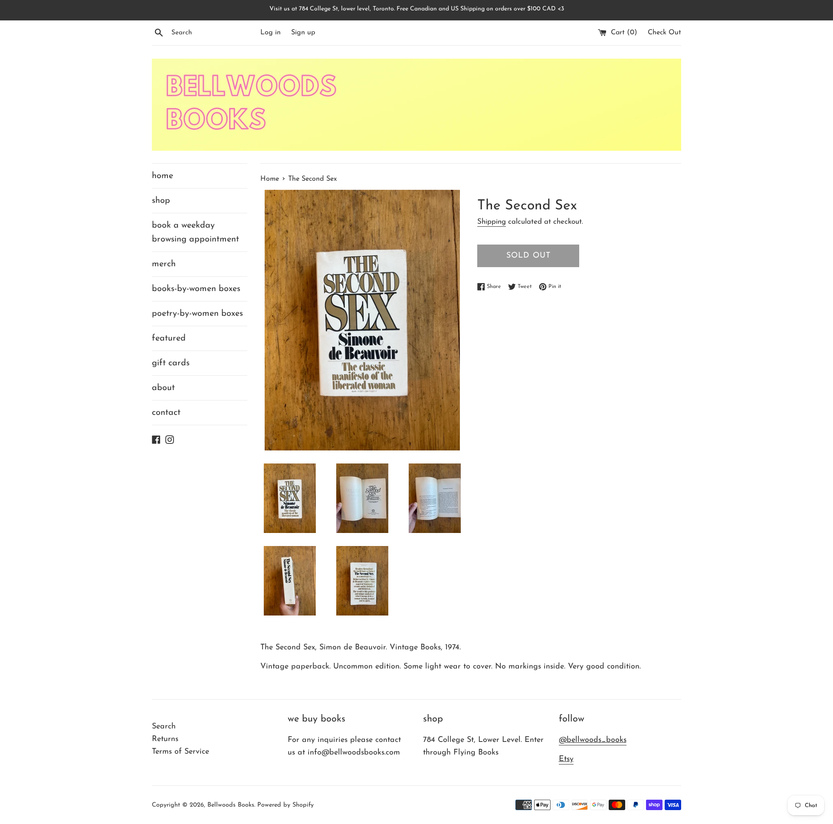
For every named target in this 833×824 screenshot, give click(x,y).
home (162, 176)
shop (161, 200)
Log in (270, 32)
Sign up (303, 32)
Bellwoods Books (230, 805)
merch (164, 264)
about (163, 388)
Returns (165, 739)
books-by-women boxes (196, 289)
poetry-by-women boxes (197, 313)
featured (169, 338)
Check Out (664, 32)
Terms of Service (180, 752)
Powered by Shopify (285, 805)
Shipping (491, 221)
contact (166, 412)
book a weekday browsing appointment (195, 232)
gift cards (171, 363)
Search (164, 727)
